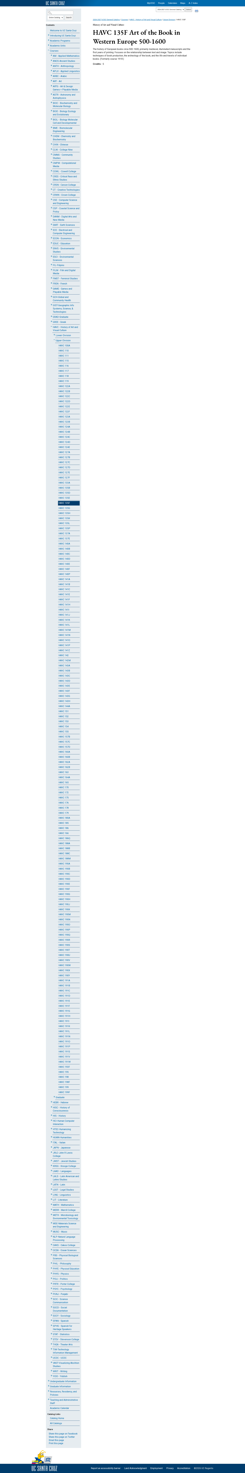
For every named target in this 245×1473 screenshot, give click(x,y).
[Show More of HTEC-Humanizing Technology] (51, 1128)
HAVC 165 (64, 782)
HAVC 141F (64, 599)
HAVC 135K (64, 518)
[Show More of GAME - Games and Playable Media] (51, 288)
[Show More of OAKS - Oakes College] (51, 1244)
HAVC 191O (64, 1041)
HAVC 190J (64, 904)
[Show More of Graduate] (54, 1096)
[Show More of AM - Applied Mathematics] (51, 55)
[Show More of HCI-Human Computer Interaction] (51, 1120)
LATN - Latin (59, 1184)
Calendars (172, 3)
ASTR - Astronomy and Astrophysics (64, 96)
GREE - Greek (59, 322)
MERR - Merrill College (64, 1210)
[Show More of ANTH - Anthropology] (51, 65)
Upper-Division (63, 340)
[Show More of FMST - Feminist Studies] (51, 277)
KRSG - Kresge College (64, 1166)
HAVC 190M (65, 914)
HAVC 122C (64, 396)
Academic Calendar (59, 1408)
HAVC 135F (64, 503)
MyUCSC (151, 3)
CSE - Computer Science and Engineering (65, 202)
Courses (54, 50)
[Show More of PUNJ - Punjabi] (51, 1293)
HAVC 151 (64, 711)
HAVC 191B (64, 985)
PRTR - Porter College (64, 1284)
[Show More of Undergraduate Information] (48, 1380)
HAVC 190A (64, 863)
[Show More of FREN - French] (51, 283)
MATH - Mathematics (63, 1205)
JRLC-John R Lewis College (62, 1154)
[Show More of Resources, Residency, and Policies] (48, 1391)
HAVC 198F (64, 1082)
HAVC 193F (64, 1067)
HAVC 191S (64, 1051)
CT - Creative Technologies (66, 189)
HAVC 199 (64, 1087)
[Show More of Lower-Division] (54, 334)
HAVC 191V (64, 1056)
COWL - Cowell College (64, 171)
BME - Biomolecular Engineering (62, 130)
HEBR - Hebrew (60, 1102)
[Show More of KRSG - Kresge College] (51, 1165)
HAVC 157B (64, 736)
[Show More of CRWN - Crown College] (51, 194)
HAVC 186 (64, 828)
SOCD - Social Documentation (60, 1309)
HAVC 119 (64, 381)
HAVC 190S (64, 945)
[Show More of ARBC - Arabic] (51, 75)
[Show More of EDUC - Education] (51, 242)
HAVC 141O (64, 640)
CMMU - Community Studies (63, 156)
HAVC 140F (64, 569)
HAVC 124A (64, 426)
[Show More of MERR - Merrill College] (51, 1209)
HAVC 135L (64, 523)
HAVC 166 (64, 833)
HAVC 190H (64, 899)
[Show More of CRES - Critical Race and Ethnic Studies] (51, 175)
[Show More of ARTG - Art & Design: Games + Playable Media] (51, 85)
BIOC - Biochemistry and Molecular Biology (65, 105)
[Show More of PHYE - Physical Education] (51, 1268)
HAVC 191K (64, 1026)
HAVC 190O (64, 924)
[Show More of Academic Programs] (48, 40)
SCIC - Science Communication (60, 1301)
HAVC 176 (64, 802)
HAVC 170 (64, 787)
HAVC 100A (64, 345)
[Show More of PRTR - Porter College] (51, 1283)
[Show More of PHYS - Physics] (51, 1273)
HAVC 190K (64, 909)
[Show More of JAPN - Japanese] (51, 1147)
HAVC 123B (64, 421)
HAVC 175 (64, 797)
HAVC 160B (64, 757)
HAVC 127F (64, 477)
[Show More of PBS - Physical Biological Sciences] (51, 1254)
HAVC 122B (64, 391)
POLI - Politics (60, 1279)
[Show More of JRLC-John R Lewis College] (51, 1152)
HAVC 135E (64, 498)
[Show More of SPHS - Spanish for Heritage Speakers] (51, 1325)
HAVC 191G (64, 1011)
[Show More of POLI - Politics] (51, 1278)
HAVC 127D (64, 467)
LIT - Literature (60, 1199)
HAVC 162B (64, 767)
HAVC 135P (64, 528)
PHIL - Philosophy (62, 1263)
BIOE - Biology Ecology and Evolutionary (64, 113)
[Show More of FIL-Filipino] (51, 264)
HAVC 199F (64, 1092)
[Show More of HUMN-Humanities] (51, 1136)
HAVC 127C (64, 462)
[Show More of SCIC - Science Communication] (51, 1298)
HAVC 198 (64, 1077)
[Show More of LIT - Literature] (51, 1199)
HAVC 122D (64, 401)
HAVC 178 (64, 808)
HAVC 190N (64, 919)
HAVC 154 (64, 726)
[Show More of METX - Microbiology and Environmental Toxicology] (51, 1214)
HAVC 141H (64, 604)
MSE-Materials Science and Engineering (64, 1225)
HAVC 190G (64, 894)
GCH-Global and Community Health (62, 299)
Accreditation (183, 1468)
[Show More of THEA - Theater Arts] (51, 1343)
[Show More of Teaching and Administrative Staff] (48, 1399)
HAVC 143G (64, 696)
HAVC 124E (64, 447)
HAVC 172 (64, 792)
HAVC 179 (64, 813)
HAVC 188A (64, 843)
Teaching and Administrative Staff (64, 1402)
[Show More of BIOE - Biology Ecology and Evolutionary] (51, 110)
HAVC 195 (64, 1072)
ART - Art (57, 81)
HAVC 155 (64, 731)
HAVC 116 (64, 365)
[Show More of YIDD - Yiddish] (51, 1375)
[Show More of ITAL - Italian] (51, 1142)
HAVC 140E (64, 564)
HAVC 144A (64, 706)
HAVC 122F (64, 411)
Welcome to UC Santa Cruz (63, 30)
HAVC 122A (64, 386)
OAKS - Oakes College (64, 1245)
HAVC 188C (64, 853)
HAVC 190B (64, 868)
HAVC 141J (64, 614)
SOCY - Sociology (61, 1315)
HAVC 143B (64, 670)
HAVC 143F (64, 691)
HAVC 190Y (64, 975)
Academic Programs (60, 40)
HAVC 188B (64, 848)
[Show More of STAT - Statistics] (51, 1333)
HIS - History (59, 1115)
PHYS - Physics (61, 1273)
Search (69, 18)
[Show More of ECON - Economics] (51, 237)
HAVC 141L (64, 625)
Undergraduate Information (63, 1381)
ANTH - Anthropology (63, 66)
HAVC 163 (64, 772)
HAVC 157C (64, 741)
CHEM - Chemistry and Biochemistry (64, 138)
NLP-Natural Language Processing (64, 1238)
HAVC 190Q (64, 934)
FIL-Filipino (58, 265)
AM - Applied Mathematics (66, 56)
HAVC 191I (64, 1021)
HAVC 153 (64, 721)
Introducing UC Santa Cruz (63, 35)
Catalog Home (57, 1418)
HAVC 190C (64, 874)
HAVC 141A (64, 579)
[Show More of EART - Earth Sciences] (51, 224)
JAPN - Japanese (61, 1147)
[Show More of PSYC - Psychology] (51, 1288)
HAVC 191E (64, 1001)
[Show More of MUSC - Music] (51, 1231)
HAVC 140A (64, 543)
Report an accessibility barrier (106, 1468)
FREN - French (60, 283)
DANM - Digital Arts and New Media (65, 218)
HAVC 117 (64, 371)
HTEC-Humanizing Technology (62, 1131)
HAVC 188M (65, 858)
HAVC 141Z (64, 650)
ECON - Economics (62, 238)
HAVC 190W (65, 965)
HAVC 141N (64, 635)
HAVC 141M (65, 630)
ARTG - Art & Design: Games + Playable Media (65, 88)
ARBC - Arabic (60, 76)
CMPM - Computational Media (64, 165)
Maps (182, 3)
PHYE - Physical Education (66, 1268)
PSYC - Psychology (62, 1289)
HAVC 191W (65, 1061)
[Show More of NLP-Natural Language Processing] (51, 1236)
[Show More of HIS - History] (51, 1115)
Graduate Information (60, 1386)
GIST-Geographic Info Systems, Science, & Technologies (63, 308)
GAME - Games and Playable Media (62, 290)
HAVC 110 (64, 350)
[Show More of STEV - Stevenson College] (51, 1338)
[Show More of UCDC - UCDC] (51, 1357)
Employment (156, 1468)
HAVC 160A (64, 752)
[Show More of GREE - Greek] (51, 321)
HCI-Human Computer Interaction (63, 1123)
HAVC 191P (64, 1046)
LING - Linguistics (62, 1195)
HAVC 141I (64, 609)
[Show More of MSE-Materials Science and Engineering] (51, 1222)
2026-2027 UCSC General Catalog (106, 20)
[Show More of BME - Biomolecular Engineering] (51, 127)
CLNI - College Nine (63, 149)
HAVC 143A (64, 665)
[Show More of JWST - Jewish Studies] (51, 1160)
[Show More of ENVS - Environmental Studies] (51, 247)
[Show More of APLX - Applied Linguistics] (51, 70)
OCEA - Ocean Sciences (65, 1250)
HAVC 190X (64, 970)
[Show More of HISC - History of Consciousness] (51, 1107)
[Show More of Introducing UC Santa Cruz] (48, 35)
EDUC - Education (61, 243)
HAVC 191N (64, 1036)
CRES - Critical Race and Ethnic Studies (65, 178)
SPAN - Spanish (61, 1321)
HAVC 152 (64, 716)
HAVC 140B (64, 548)
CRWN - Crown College (64, 195)
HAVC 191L (64, 1031)
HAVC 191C (64, 990)
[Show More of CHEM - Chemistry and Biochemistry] (51, 135)
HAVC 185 (64, 823)
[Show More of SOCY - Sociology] (51, 1315)
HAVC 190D (64, 879)
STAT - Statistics (61, 1334)
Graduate (60, 1097)
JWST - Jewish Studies (64, 1161)
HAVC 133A (64, 482)
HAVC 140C (64, 554)
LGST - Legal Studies (63, 1189)
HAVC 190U (64, 955)
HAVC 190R (64, 940)
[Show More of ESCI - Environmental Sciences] (51, 256)
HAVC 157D (64, 747)
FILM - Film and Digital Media (64, 272)
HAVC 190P (64, 929)
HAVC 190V (64, 960)
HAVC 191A (64, 980)
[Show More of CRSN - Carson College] (51, 184)
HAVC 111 (64, 355)
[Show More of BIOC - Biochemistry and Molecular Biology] (51, 102)
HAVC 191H (64, 1016)
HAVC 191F (64, 1006)
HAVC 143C (64, 675)
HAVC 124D (64, 442)
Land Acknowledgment (135, 1468)
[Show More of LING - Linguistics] (51, 1194)
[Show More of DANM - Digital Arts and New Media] (51, 216)
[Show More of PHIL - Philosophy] (51, 1263)
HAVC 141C (64, 589)
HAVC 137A (64, 533)
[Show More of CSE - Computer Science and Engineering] (51, 199)
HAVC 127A (64, 452)
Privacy (170, 1468)
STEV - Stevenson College (66, 1339)
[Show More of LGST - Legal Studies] (51, 1189)
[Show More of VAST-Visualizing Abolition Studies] (51, 1362)
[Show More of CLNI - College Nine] (51, 149)
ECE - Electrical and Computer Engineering (64, 232)
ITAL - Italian (59, 1142)
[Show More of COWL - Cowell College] (51, 170)
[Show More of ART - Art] (51, 80)
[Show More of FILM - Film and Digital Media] (51, 269)
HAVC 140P (64, 574)
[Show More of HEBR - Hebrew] (51, 1101)
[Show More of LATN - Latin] (51, 1184)
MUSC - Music (60, 1231)
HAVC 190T (64, 950)
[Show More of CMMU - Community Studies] (51, 154)
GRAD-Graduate (60, 317)
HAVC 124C (64, 437)
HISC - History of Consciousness (61, 1109)
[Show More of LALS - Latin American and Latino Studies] (51, 1175)
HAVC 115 (64, 360)
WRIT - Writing (60, 1371)
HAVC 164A (64, 777)
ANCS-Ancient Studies (64, 61)
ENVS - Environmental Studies (63, 250)
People (161, 3)
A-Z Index (193, 3)
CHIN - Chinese (60, 144)
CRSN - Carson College (64, 185)
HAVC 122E (64, 406)
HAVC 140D (64, 559)
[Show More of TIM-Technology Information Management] (51, 1348)
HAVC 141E (64, 594)
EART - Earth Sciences (64, 225)
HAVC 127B (64, 457)
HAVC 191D (64, 995)
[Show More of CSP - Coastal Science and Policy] (51, 207)
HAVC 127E (64, 472)
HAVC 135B (64, 488)
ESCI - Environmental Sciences (63, 258)
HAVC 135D (64, 492)
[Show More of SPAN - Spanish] (51, 1320)
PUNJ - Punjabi (60, 1294)
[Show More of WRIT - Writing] (51, 1370)
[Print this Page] (197, 11)
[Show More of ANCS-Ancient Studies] (51, 60)
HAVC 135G (64, 508)
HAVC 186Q (64, 838)
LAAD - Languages (62, 1171)
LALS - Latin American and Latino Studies (66, 1178)
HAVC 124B (64, 432)
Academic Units (58, 45)
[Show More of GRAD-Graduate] (51, 316)
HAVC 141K (64, 620)
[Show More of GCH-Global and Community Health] (51, 296)
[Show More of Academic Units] (48, 45)
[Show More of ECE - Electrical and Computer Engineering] (51, 229)
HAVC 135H (64, 513)
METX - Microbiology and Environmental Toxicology (65, 1217)
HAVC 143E (64, 685)
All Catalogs (56, 1423)
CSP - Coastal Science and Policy (66, 210)
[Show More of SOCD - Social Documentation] (51, 1306)
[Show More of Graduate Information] (48, 1385)
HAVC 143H (64, 701)
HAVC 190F (64, 889)
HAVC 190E (64, 884)
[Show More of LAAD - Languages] (51, 1170)
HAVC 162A (64, 762)
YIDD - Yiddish (60, 1376)
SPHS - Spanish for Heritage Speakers (62, 1328)
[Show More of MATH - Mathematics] (51, 1204)
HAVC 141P (64, 645)
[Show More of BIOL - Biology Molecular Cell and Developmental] (51, 119)
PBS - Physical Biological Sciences (65, 1257)
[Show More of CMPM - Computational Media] (51, 162)
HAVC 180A (64, 818)
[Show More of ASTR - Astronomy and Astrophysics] (51, 94)
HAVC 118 (64, 376)
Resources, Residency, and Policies (63, 1393)
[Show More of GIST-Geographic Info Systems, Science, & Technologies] (51, 304)
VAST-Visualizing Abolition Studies (66, 1365)
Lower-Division (63, 335)
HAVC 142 (64, 655)
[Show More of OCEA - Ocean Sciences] (51, 1249)
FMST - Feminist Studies (65, 278)
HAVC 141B (64, 584)
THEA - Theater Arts (63, 1344)
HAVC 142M (65, 660)
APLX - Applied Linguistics (66, 71)
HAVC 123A (64, 416)
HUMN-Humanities (62, 1137)
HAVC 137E (64, 538)
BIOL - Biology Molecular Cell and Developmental (65, 121)
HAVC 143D (64, 681)
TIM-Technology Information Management (65, 1351)
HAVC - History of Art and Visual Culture (65, 329)
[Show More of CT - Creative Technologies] (51, 189)
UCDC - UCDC (59, 1358)
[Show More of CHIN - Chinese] (51, 144)
